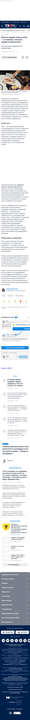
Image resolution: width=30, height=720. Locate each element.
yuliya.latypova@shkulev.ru (16, 668)
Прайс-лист (6, 592)
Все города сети (7, 622)
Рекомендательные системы (15, 689)
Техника (10, 295)
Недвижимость (5, 22)
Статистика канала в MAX (10, 618)
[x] (25, 640)
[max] (20, 640)
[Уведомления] (24, 26)
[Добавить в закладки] (22, 57)
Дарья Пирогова (12, 289)
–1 (26, 343)
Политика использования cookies (15, 687)
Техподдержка (7, 609)
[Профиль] (28, 26)
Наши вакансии (7, 605)
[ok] (12, 640)
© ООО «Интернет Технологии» (15, 709)
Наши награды (7, 600)
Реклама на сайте (8, 587)
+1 (22, 343)
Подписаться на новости (10, 574)
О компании (6, 596)
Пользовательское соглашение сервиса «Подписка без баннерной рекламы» (15, 692)
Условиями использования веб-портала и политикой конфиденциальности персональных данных (15, 680)
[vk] (7, 640)
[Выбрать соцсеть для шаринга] (27, 57)
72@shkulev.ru (22, 660)
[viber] (16, 640)
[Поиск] (20, 26)
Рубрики (5, 583)
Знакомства (24, 22)
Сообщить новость (8, 579)
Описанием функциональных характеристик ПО (15, 678)
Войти (7, 357)
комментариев (11, 57)
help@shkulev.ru (23, 664)
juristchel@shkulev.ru (7, 664)
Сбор (4, 295)
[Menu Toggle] (2, 26)
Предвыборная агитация (10, 613)
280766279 (8, 334)
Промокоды (15, 22)
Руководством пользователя (15, 676)
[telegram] (3, 640)
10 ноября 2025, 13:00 (6, 51)
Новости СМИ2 (6, 368)
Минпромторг (19, 295)
